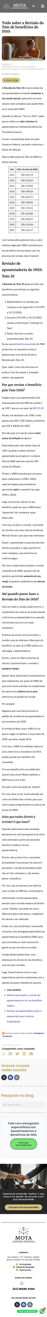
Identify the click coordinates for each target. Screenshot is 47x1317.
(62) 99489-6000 (24, 1289)
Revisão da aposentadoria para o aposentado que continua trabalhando (24, 1016)
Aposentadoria (8, 67)
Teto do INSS (30, 116)
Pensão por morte (19, 69)
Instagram (38, 1033)
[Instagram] (4, 1077)
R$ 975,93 (38, 408)
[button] (33, 6)
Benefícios (6, 69)
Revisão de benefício (35, 69)
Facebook (7, 1036)
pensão (32, 343)
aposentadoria (17, 343)
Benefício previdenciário (25, 67)
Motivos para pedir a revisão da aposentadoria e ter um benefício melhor (24, 1000)
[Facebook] (10, 1077)
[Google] (17, 1077)
